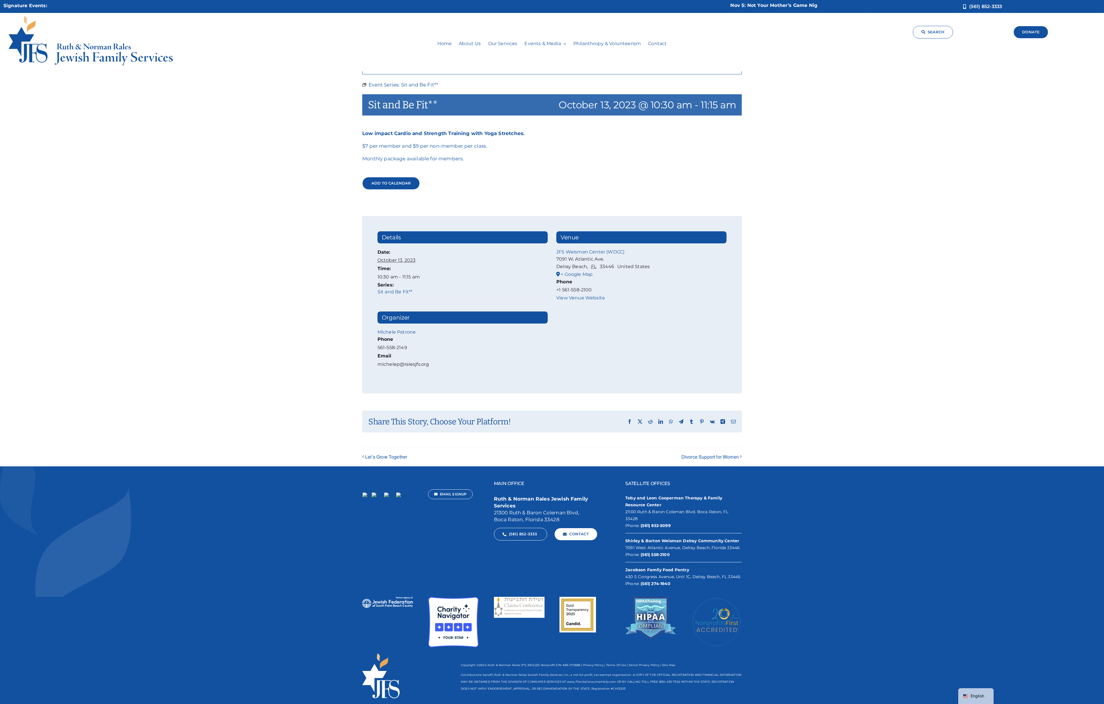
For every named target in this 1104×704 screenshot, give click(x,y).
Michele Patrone (396, 332)
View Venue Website (580, 298)
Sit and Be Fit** (395, 292)
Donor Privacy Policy (644, 665)
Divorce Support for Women (710, 456)
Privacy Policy (593, 665)
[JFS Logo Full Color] (91, 18)
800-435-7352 (669, 682)
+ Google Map (577, 274)
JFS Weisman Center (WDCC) (590, 252)
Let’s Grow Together (386, 456)
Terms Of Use (616, 665)
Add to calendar (391, 183)
